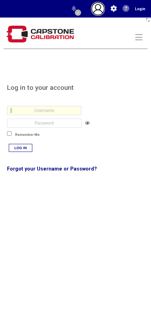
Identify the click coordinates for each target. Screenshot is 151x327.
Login (140, 9)
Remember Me (27, 134)
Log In (20, 148)
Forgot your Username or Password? (52, 169)
